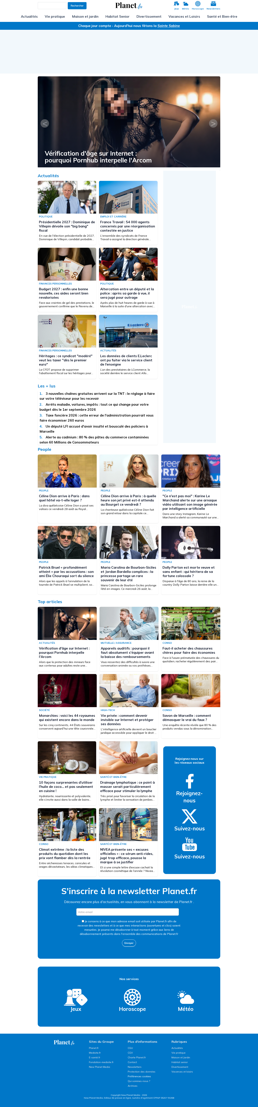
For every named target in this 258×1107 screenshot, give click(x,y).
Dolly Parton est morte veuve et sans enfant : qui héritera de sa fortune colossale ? (189, 571)
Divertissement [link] (179, 1066)
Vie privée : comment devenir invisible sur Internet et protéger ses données (127, 719)
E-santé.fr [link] (94, 1057)
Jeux (176, 8)
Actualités (29, 16)
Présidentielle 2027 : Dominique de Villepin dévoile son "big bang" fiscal (67, 226)
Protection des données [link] (141, 1071)
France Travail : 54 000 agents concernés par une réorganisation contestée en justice (127, 226)
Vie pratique (55, 16)
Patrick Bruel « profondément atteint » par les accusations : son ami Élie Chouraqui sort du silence (66, 571)
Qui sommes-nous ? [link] (139, 1081)
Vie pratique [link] (178, 1052)
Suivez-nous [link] (189, 828)
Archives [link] (132, 1085)
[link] (189, 781)
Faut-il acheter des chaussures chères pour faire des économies (189, 650)
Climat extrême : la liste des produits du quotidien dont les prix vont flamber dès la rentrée (64, 853)
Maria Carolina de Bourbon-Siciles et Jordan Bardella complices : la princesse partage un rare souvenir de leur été (128, 573)
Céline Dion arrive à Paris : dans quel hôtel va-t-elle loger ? (64, 498)
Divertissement (149, 16)
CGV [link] (130, 1052)
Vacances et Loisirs (184, 16)
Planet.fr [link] (94, 1048)
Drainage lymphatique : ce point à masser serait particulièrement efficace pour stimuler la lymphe (127, 786)
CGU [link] (130, 1048)
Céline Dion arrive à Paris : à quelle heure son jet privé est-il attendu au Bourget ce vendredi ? (128, 500)
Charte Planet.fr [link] (137, 1057)
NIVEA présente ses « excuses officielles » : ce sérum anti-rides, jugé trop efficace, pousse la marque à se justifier (126, 855)
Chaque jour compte (94, 26)
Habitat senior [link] (179, 1062)
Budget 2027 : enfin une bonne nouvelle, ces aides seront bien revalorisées (63, 293)
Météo (185, 8)
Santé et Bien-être (222, 16)
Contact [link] (132, 1062)
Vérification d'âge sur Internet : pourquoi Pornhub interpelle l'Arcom (64, 652)
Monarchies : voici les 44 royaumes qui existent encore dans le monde (67, 717)
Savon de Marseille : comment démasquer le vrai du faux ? (187, 717)
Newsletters (213, 8)
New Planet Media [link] (99, 1066)
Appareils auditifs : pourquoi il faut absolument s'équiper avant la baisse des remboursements (115, 157)
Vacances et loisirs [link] (182, 1071)
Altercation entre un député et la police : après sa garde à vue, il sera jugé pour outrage (127, 293)
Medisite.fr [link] (95, 1052)
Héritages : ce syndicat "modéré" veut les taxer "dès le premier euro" (65, 360)
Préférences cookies (139, 1076)
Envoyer (129, 943)
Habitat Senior (117, 16)
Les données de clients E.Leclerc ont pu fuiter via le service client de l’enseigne (126, 360)
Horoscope (198, 8)
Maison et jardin (85, 16)
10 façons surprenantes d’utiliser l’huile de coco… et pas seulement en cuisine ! (66, 786)
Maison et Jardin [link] (180, 1057)
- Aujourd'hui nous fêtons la (146, 26)
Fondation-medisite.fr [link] (101, 1062)
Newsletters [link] (134, 1066)
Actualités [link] (177, 1048)
